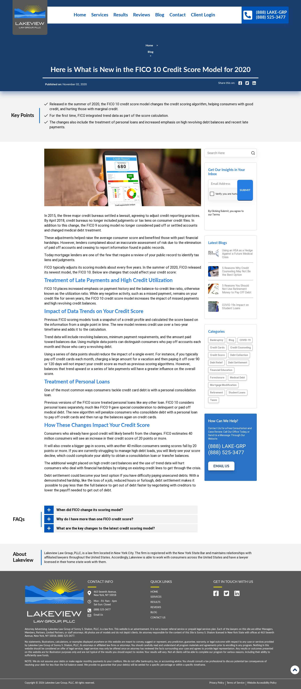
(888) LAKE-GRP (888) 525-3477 (227, 449)
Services (99, 15)
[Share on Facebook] (240, 83)
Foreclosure (217, 377)
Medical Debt (237, 377)
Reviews (141, 15)
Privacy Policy (216, 683)
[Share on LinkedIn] (254, 83)
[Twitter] (226, 593)
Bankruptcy (216, 340)
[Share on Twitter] (247, 83)
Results (120, 15)
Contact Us (157, 617)
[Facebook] (216, 593)
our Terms (214, 214)
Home (80, 15)
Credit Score (217, 355)
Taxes (213, 400)
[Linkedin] (237, 593)
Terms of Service (235, 683)
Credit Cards (217, 347)
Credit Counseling (240, 347)
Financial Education (221, 370)
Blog (159, 15)
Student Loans (237, 392)
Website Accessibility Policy (261, 683)
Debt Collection (239, 355)
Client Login (203, 15)
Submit (245, 190)
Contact (177, 15)
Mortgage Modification (223, 385)
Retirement (216, 392)
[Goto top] (295, 669)
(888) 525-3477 (102, 609)
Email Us (221, 466)
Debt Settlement (237, 362)
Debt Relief (216, 362)
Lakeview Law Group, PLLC (59, 683)
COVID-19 (245, 340)
